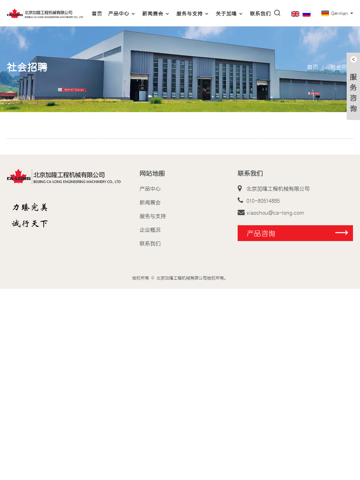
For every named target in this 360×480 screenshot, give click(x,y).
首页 (97, 13)
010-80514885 (263, 200)
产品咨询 (261, 233)
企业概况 (150, 229)
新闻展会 (152, 13)
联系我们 (260, 13)
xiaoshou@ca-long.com (275, 212)
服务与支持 (189, 13)
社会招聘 (341, 66)
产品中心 (118, 13)
